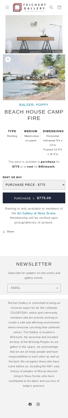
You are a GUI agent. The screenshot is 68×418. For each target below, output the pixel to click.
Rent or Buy (12, 177)
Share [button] (10, 231)
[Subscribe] (57, 288)
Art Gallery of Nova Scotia (36, 213)
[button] (7, 7)
